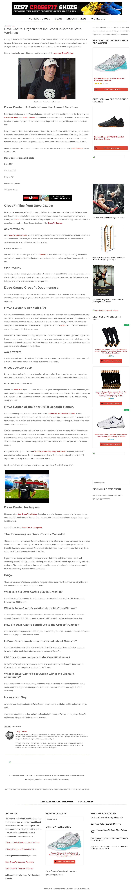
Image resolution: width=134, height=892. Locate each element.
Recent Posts (16, 727)
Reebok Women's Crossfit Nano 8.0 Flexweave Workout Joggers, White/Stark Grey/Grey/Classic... (64, 855)
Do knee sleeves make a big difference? (109, 218)
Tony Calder (21, 731)
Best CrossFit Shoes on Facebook (19, 862)
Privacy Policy (85, 802)
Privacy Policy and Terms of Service (20, 849)
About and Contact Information (57, 802)
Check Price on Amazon (112, 89)
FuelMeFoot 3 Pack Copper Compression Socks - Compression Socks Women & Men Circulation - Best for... (111, 351)
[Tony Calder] (9, 739)
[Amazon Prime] (111, 356)
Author (7, 727)
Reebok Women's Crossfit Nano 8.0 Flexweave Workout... (109, 79)
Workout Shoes (67, 8)
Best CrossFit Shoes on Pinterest (19, 869)
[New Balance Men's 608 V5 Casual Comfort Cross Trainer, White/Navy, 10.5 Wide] (111, 422)
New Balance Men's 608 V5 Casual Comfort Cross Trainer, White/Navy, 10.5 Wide (111, 435)
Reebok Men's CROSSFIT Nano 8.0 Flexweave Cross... (109, 138)
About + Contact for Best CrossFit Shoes (22, 843)
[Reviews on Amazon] (98, 83)
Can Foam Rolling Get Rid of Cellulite (106, 824)
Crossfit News (10, 26)
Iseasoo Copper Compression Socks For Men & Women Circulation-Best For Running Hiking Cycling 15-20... (111, 394)
